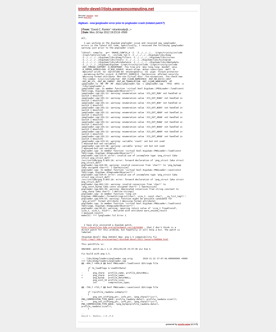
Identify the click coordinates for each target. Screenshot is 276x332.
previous (89, 15)
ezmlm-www (184, 324)
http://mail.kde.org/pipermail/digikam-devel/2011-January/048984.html (124, 239)
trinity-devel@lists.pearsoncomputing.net (116, 9)
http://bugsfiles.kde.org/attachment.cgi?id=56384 (112, 227)
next (96, 15)
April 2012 (88, 17)
